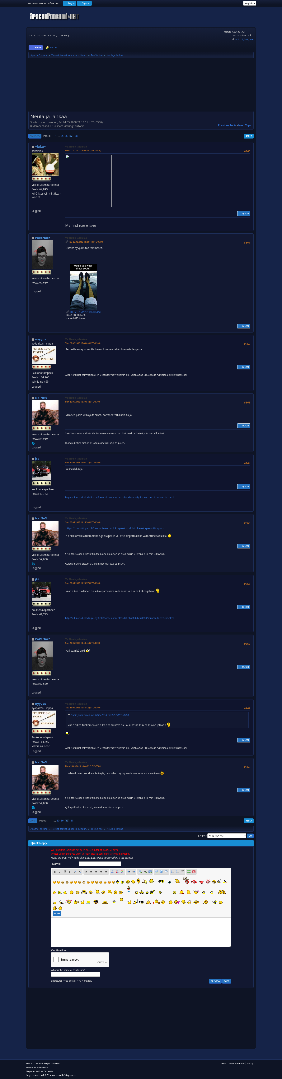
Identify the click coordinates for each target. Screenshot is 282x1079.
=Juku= (40, 146)
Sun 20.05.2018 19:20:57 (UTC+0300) (83, 583)
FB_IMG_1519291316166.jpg (85, 312)
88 (76, 136)
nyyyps (40, 339)
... (59, 136)
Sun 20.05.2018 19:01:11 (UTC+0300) (83, 462)
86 (66, 136)
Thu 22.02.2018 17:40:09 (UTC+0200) (83, 343)
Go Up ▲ (251, 1063)
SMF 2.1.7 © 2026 (34, 1063)
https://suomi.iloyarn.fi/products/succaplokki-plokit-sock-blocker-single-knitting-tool (115, 528)
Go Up (33, 820)
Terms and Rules (236, 1063)
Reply (249, 136)
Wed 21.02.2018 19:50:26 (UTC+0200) (83, 150)
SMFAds (29, 1067)
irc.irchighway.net (244, 39)
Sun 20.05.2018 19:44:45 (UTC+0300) (83, 642)
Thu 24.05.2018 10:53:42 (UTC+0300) (83, 707)
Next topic (245, 125)
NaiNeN (41, 398)
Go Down (35, 136)
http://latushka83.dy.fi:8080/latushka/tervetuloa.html (146, 497)
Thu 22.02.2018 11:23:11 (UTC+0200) (86, 241)
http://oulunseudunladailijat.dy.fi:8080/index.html (91, 497)
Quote (245, 213)
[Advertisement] (141, 86)
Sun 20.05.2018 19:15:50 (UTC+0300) (83, 522)
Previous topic (227, 125)
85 (62, 136)
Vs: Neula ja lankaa (76, 146)
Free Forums (42, 1067)
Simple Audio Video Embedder (40, 1071)
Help (223, 1063)
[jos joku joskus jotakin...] (33, 206)
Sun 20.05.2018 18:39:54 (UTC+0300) (83, 401)
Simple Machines (52, 1063)
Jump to (202, 835)
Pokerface (42, 238)
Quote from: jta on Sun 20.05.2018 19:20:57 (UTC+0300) (100, 715)
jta (37, 458)
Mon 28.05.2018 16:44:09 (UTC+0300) (83, 766)
